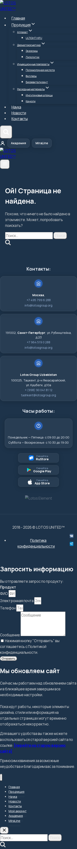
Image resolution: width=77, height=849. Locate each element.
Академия (18, 143)
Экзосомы (32, 51)
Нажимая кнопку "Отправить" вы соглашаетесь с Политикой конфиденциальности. (29, 646)
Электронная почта (17, 600)
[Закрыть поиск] (4, 830)
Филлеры (31, 76)
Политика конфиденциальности (36, 543)
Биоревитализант (37, 82)
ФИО (4, 593)
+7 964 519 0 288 (38, 342)
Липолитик (32, 57)
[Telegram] (71, 544)
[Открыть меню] (5, 164)
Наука (16, 107)
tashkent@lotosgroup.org (38, 395)
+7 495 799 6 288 (39, 300)
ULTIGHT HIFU (34, 38)
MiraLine (42, 143)
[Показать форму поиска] (6, 132)
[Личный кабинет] (2, 143)
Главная (18, 18)
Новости (19, 112)
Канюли (31, 101)
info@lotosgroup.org (38, 305)
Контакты (20, 118)
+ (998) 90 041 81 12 (38, 390)
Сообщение (10, 634)
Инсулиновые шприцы (39, 95)
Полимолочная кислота (40, 70)
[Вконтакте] (71, 536)
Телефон (8, 608)
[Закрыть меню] (1, 777)
